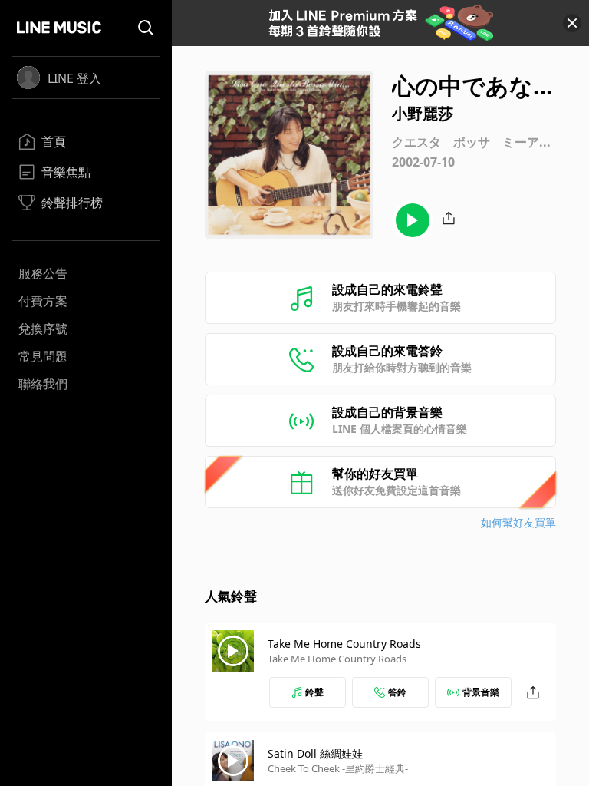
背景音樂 (480, 691)
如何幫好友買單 (518, 522)
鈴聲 (314, 691)
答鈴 (397, 691)
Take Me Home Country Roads (344, 643)
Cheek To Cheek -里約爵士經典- (338, 768)
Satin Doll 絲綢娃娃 (315, 753)
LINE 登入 (74, 78)
